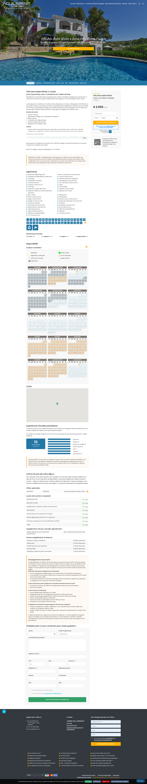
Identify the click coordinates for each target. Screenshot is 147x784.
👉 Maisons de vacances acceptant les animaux (41, 763)
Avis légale (116, 775)
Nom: (50, 661)
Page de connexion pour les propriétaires (75, 728)
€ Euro (134, 3)
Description (30, 83)
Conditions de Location (88, 775)
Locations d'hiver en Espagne (94, 3)
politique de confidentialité (52, 693)
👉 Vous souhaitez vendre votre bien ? (102, 761)
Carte (58, 83)
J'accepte (88, 781)
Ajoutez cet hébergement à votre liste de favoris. (106, 127)
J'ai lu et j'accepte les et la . (105, 739)
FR (130, 3)
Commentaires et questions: (36, 637)
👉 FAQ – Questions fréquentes (68, 763)
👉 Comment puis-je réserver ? (68, 753)
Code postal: (62, 675)
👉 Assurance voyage (65, 761)
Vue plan (124, 3)
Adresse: (30, 675)
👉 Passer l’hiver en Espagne (67, 758)
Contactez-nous (72, 725)
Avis (62, 83)
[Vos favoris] (143, 4)
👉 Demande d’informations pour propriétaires (104, 758)
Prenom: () (72, 661)
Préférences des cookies (84, 777)
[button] (57, 403)
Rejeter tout (106, 781)
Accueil (72, 3)
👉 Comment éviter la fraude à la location (71, 765)
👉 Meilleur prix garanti (34, 758)
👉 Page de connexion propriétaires (101, 763)
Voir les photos (74, 48)
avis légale (109, 738)
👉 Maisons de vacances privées (37, 755)
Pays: (60, 682)
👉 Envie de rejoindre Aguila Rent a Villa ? (102, 765)
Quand (30, 631)
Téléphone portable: (64, 668)
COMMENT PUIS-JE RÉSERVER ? (75, 721)
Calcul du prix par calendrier (106, 122)
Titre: (29, 661)
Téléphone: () (32, 668)
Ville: (29, 682)
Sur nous (69, 723)
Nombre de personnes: (65, 631)
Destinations (80, 3)
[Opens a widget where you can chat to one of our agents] (140, 781)
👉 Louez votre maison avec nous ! (100, 753)
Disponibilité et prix (49, 83)
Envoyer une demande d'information (57, 699)
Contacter (83, 83)
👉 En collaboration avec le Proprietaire (39, 765)
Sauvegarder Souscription (106, 744)
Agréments (38, 83)
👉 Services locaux (64, 755)
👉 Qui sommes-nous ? (34, 753)
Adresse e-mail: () (33, 654)
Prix (66, 83)
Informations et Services (113, 3)
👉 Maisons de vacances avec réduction (39, 761)
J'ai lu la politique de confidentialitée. (42, 690)
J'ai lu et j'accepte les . (46, 693)
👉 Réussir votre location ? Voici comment (103, 755)
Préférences (96, 781)
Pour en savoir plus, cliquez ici (120, 781)
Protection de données (104, 775)
